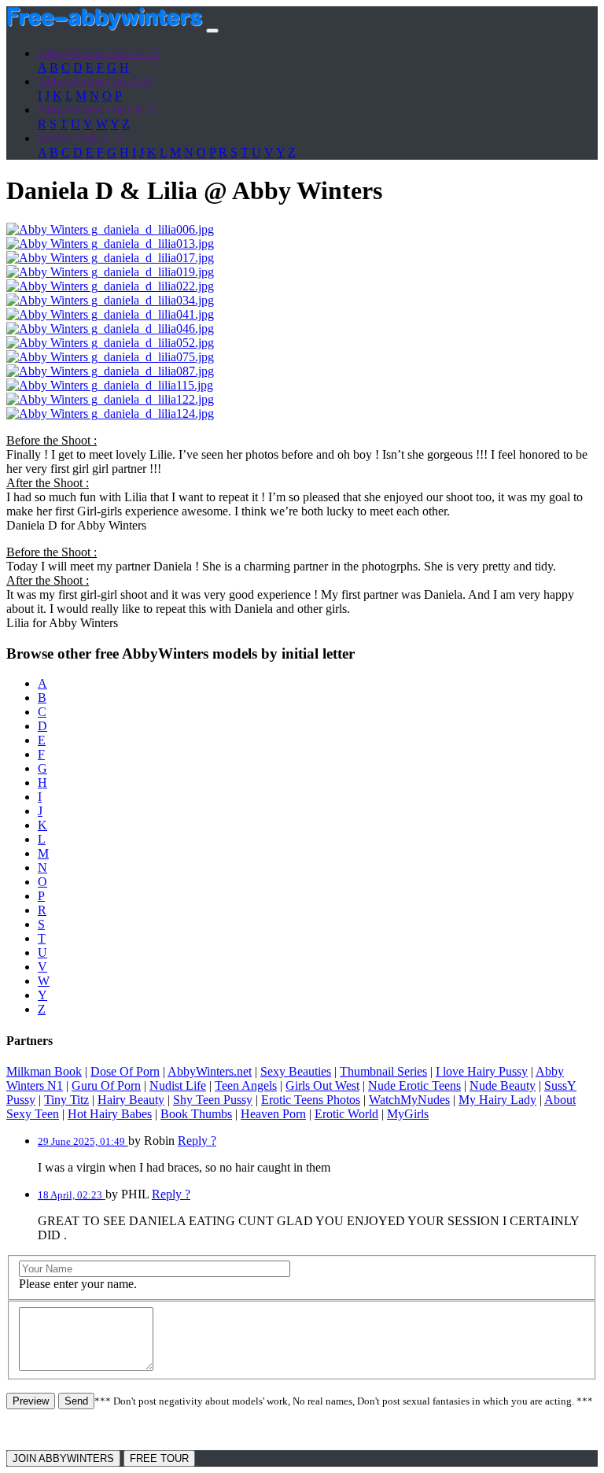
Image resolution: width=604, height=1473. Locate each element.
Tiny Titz (66, 1099)
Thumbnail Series (383, 1071)
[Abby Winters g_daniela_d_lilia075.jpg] (110, 357)
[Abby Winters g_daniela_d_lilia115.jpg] (109, 385)
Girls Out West (322, 1085)
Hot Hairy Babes (110, 1113)
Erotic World (346, 1113)
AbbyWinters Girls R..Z (97, 109)
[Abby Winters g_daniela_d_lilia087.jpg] (110, 371)
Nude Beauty (503, 1085)
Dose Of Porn (125, 1071)
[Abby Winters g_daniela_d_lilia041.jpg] (110, 314)
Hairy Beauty (131, 1099)
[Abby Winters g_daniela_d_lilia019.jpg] (110, 272)
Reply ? (197, 1140)
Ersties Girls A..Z (81, 138)
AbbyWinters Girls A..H (98, 53)
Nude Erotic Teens (414, 1085)
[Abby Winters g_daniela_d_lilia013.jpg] (110, 243)
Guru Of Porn (106, 1085)
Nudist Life (177, 1085)
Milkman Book (44, 1071)
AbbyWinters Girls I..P (95, 81)
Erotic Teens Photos (310, 1099)
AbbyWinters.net (210, 1071)
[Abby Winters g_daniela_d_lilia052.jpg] (110, 342)
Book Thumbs (196, 1113)
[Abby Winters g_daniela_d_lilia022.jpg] (110, 286)
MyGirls (408, 1113)
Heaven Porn (273, 1113)
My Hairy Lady (497, 1099)
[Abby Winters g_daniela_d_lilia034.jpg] (110, 300)
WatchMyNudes (409, 1099)
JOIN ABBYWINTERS (63, 1458)
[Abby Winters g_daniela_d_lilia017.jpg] (110, 257)
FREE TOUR (159, 1458)
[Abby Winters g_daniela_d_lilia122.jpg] (110, 399)
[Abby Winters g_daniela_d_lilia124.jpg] (110, 413)
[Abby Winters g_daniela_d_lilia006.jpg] (110, 229)
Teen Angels (246, 1085)
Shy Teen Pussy (212, 1099)
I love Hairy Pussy (482, 1071)
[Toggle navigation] (212, 30)
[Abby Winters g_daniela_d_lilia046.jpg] (110, 328)
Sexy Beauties (295, 1071)
